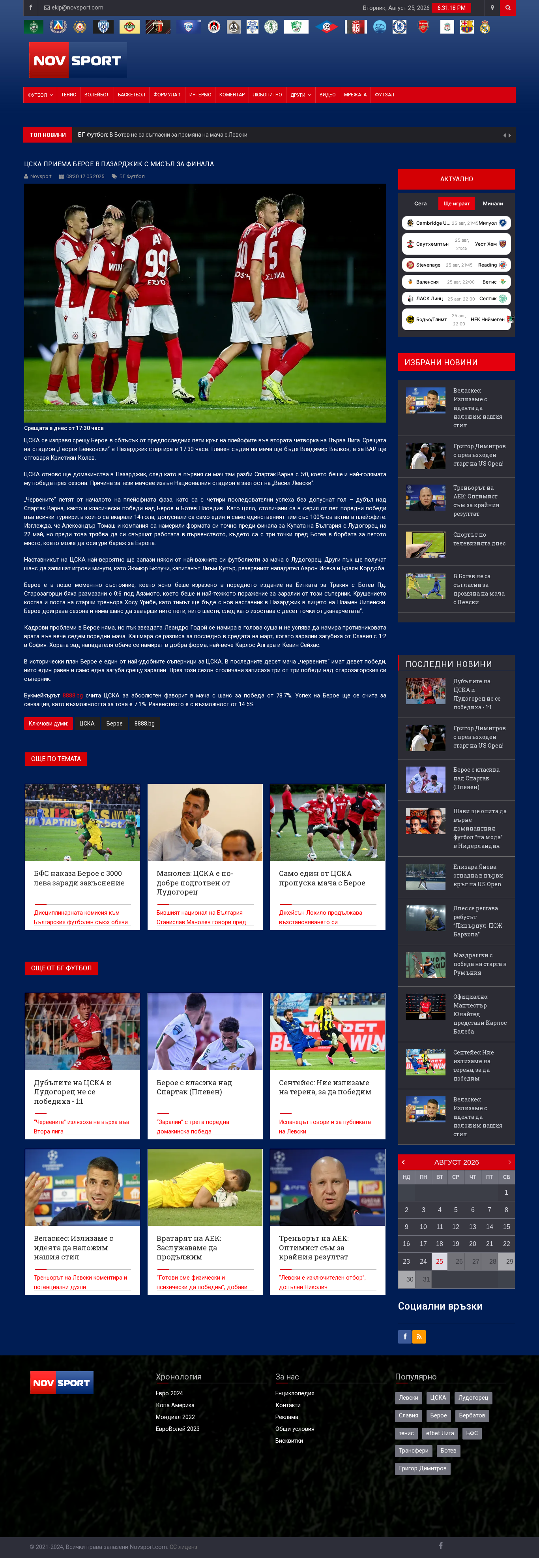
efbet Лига (440, 1433)
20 (472, 1243)
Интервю (200, 95)
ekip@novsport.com (77, 7)
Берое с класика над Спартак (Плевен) (476, 778)
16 (406, 1243)
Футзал (384, 95)
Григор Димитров (423, 1468)
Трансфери (414, 1450)
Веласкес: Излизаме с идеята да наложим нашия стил (180, 135)
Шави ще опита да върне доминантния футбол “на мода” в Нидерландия (480, 828)
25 (439, 1261)
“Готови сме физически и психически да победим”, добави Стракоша (202, 1287)
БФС (472, 1433)
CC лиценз (183, 1547)
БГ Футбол (132, 176)
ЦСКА (87, 723)
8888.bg (73, 695)
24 (423, 1261)
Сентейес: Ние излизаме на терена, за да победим (473, 1065)
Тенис (68, 95)
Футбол (37, 95)
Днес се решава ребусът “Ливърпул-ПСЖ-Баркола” (478, 921)
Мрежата (355, 95)
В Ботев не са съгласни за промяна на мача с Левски (479, 589)
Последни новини (449, 664)
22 (506, 1243)
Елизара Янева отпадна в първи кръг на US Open (478, 875)
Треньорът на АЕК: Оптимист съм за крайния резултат (476, 500)
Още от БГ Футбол (61, 968)
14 (489, 1226)
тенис (406, 1433)
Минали (493, 203)
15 (506, 1226)
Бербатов (472, 1415)
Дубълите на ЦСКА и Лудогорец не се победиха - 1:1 (477, 694)
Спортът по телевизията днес (479, 539)
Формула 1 (167, 95)
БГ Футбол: (94, 135)
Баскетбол (131, 95)
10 (423, 1226)
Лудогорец (473, 1397)
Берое (115, 723)
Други (297, 95)
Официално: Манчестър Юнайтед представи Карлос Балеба (480, 1014)
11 (439, 1226)
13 (472, 1226)
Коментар (232, 95)
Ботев (449, 1450)
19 (455, 1243)
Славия (408, 1415)
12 (455, 1226)
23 (406, 1261)
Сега (420, 203)
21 (489, 1243)
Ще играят (457, 203)
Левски (408, 1397)
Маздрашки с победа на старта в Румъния (480, 963)
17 (423, 1243)
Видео (328, 95)
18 (439, 1243)
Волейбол (97, 95)
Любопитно (267, 95)
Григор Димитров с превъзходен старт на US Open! (479, 454)
